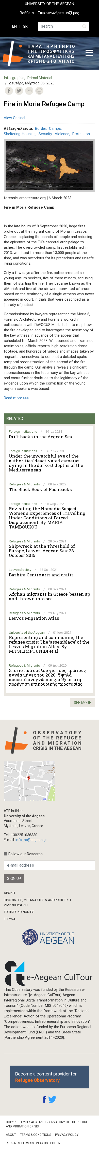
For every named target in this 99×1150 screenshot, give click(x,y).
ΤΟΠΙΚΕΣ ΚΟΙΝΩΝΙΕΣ (19, 912)
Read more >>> (16, 398)
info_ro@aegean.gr (31, 840)
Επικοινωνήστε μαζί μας (58, 13)
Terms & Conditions (35, 1135)
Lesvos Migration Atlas (34, 618)
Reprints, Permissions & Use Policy (33, 1143)
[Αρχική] (40, 53)
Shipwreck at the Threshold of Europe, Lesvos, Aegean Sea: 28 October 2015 (42, 551)
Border (40, 128)
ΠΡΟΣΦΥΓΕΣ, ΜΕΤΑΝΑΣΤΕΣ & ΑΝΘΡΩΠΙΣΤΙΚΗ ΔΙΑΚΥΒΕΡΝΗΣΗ (37, 902)
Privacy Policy (66, 1135)
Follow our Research (25, 854)
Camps (55, 128)
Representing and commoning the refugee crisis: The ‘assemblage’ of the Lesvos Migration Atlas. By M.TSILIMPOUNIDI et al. (49, 644)
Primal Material (39, 78)
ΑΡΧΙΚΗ (9, 893)
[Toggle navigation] (89, 53)
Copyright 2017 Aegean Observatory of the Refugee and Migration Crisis (48, 1124)
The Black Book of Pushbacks (40, 489)
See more (82, 702)
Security (45, 134)
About (11, 1135)
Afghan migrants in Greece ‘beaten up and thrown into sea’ (49, 596)
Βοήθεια (27, 13)
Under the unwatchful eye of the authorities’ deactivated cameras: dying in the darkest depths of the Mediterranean (46, 463)
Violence (62, 134)
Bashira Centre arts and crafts (41, 575)
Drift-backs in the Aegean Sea (40, 436)
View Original (14, 118)
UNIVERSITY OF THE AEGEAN (49, 4)
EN (14, 26)
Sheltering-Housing (20, 134)
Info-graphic (14, 78)
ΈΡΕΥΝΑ (9, 919)
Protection (81, 134)
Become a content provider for (46, 1077)
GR (25, 26)
